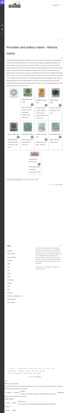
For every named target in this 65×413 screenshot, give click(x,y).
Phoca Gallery (59, 184)
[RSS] (62, 57)
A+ (58, 39)
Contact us (10, 292)
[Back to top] (2, 411)
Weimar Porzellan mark (27, 101)
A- (62, 39)
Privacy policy (11, 302)
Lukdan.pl (38, 376)
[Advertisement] (35, 24)
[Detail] (32, 104)
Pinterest (2, 34)
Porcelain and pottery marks (14, 296)
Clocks (9, 273)
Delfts (8, 263)
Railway (9, 283)
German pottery (11, 299)
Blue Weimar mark (27, 134)
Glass (8, 276)
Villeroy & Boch (11, 253)
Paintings (9, 260)
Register (55, 5)
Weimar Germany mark (41, 136)
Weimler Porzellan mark (41, 101)
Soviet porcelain (11, 257)
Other (8, 286)
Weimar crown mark (54, 101)
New (8, 289)
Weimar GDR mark (13, 134)
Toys (8, 270)
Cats (8, 267)
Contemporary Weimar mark (33, 160)
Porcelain (9, 251)
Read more (61, 392)
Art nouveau (10, 280)
